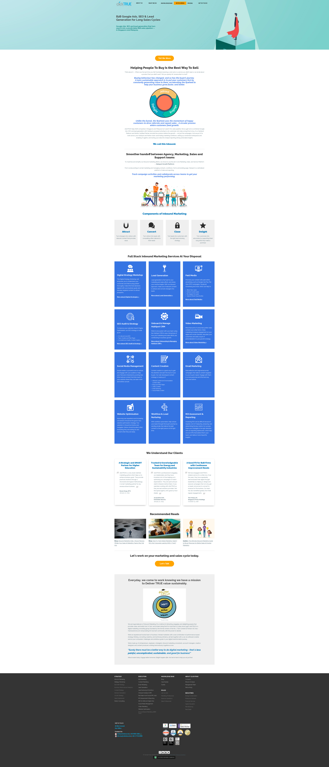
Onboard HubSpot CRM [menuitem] (145, 693)
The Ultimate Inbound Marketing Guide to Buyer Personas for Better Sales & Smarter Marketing (198, 543)
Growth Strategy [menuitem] (118, 695)
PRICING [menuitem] (190, 3)
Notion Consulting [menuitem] (119, 701)
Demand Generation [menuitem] (120, 693)
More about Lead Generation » (162, 295)
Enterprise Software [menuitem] (190, 698)
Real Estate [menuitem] (188, 709)
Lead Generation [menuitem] (143, 687)
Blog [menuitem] (162, 679)
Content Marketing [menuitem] (143, 682)
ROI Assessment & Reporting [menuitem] (146, 698)
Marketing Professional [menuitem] (167, 695)
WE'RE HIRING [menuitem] (180, 3)
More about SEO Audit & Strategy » (129, 343)
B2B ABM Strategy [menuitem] (119, 684)
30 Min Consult (120, 726)
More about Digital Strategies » (128, 297)
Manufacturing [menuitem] (189, 706)
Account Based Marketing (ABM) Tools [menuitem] (147, 712)
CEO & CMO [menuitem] (164, 693)
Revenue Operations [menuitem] (166, 698)
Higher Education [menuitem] (190, 704)
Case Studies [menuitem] (164, 682)
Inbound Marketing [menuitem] (119, 679)
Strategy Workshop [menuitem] (119, 682)
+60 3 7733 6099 (137, 736)
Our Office (118, 728)
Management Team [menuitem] (190, 684)
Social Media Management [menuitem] (145, 703)
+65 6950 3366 (135, 734)
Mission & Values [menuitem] (190, 682)
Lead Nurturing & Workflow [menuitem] (146, 690)
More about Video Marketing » (196, 342)
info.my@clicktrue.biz (124, 736)
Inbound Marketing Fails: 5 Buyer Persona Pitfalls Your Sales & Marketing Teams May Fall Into (129, 543)
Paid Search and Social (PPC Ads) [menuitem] (147, 695)
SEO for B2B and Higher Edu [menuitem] (146, 701)
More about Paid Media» (193, 299)
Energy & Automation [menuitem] (191, 695)
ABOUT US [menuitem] (139, 3)
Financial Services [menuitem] (190, 701)
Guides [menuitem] (163, 684)
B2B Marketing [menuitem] (142, 679)
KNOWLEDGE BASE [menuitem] (166, 3)
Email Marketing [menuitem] (142, 684)
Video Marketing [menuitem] (142, 706)
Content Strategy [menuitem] (119, 690)
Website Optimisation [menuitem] (144, 709)
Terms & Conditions (180, 754)
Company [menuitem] (188, 679)
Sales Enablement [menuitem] (119, 698)
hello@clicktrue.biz (123, 734)
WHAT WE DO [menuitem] (153, 3)
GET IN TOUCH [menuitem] (202, 3)
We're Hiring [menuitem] (188, 687)
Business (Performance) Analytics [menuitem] (123, 687)
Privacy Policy (172, 754)
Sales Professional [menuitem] (166, 701)
